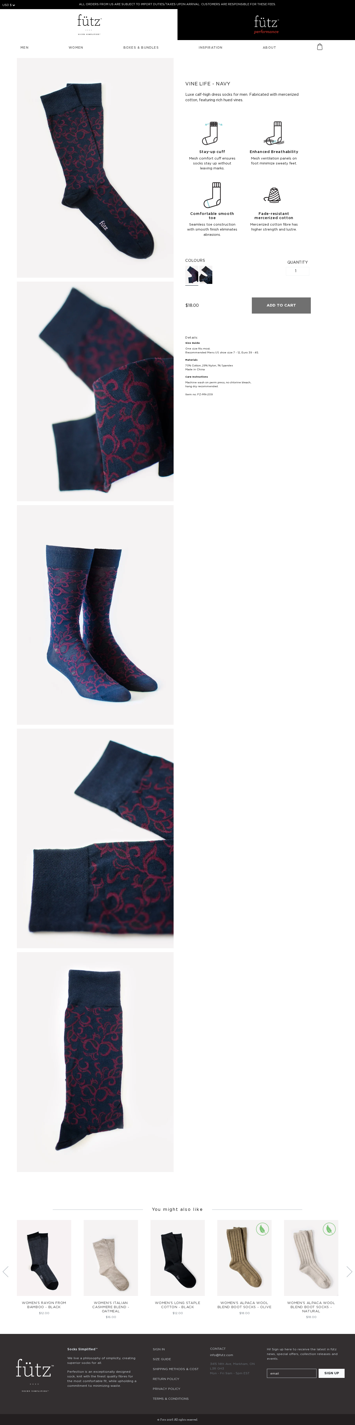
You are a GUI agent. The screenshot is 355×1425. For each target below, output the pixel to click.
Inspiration (210, 47)
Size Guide (162, 1359)
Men (25, 47)
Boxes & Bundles (141, 47)
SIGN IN (159, 1349)
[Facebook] (284, 1389)
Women (76, 47)
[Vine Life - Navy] (191, 276)
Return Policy (166, 1379)
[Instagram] (270, 1389)
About (269, 47)
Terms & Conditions (171, 1398)
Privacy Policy (166, 1388)
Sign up (331, 1373)
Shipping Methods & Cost (176, 1369)
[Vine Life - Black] (205, 275)
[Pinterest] (298, 1389)
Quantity (297, 262)
